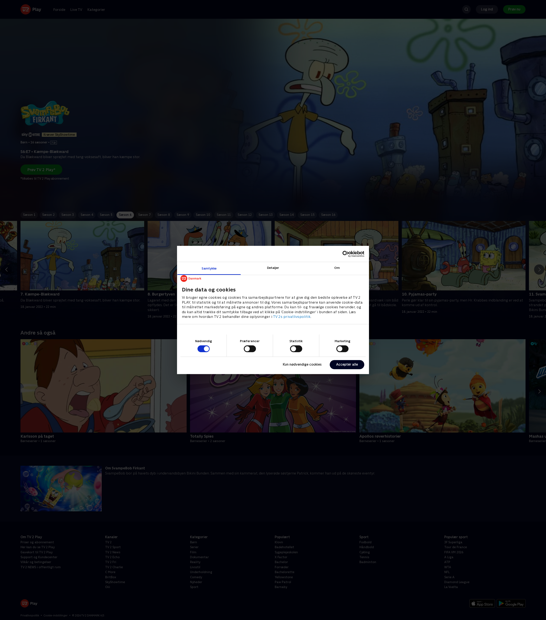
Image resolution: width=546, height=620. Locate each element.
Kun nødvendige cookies (302, 364)
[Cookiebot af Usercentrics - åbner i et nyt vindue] (345, 254)
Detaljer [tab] (273, 268)
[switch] (250, 348)
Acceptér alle (347, 364)
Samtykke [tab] (209, 268)
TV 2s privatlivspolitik (292, 317)
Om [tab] (337, 268)
